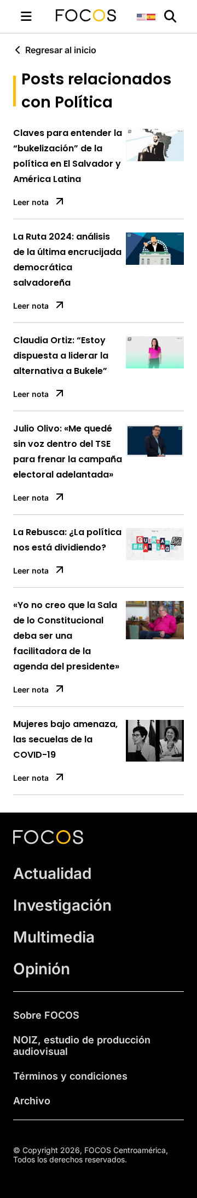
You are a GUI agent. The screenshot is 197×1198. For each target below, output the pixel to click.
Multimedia (54, 937)
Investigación (62, 905)
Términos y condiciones (70, 1076)
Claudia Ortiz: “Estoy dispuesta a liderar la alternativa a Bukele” (60, 355)
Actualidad (52, 873)
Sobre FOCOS (46, 1015)
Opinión (41, 968)
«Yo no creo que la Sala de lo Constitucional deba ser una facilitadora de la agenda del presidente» (66, 636)
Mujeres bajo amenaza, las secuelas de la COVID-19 (65, 739)
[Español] (152, 16)
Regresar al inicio (60, 49)
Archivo (31, 1100)
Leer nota (31, 202)
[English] (142, 16)
